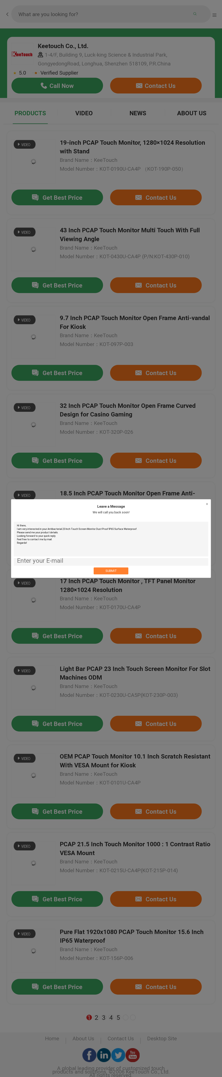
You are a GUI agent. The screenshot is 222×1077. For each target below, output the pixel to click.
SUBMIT (111, 571)
